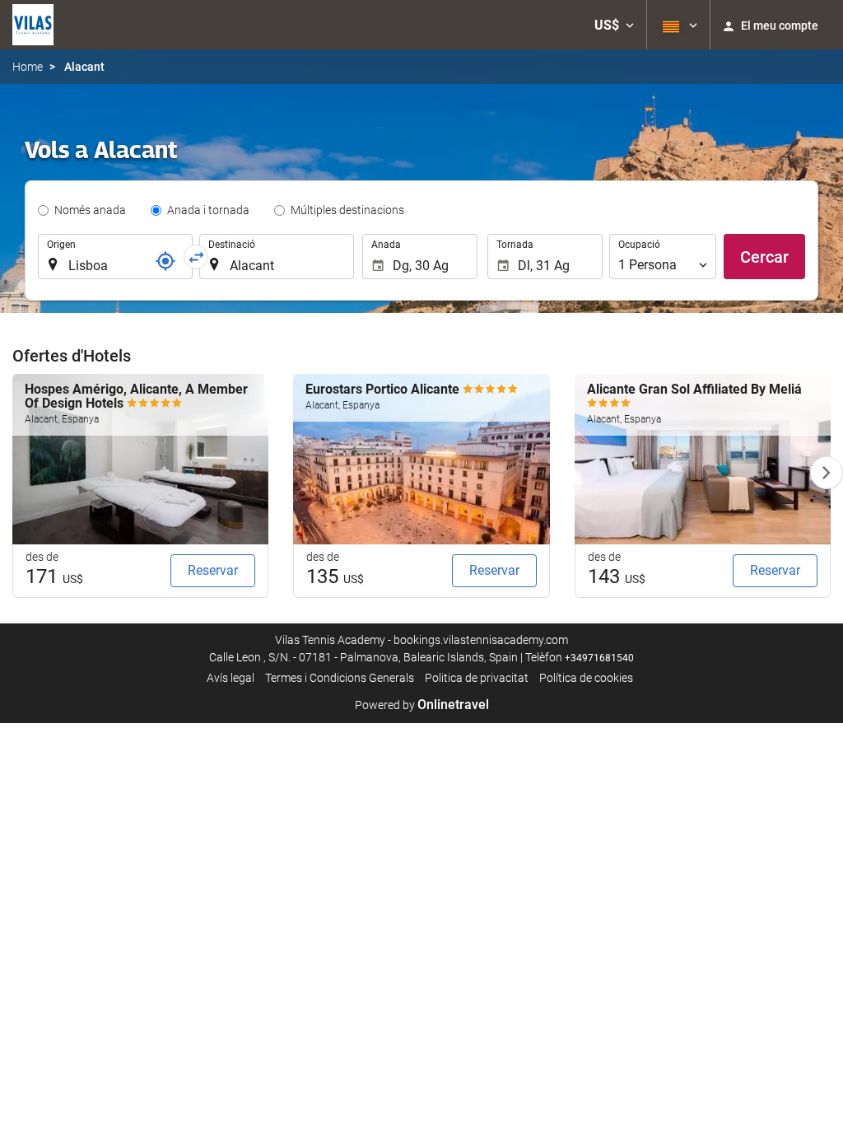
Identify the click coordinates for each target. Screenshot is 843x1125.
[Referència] (165, 261)
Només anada (90, 210)
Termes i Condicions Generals (339, 677)
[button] (614, 24)
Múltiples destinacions (347, 210)
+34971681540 (599, 658)
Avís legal (230, 677)
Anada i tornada (208, 210)
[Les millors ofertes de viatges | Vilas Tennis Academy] (33, 24)
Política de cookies (586, 677)
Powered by (422, 705)
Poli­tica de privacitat (477, 677)
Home (27, 66)
